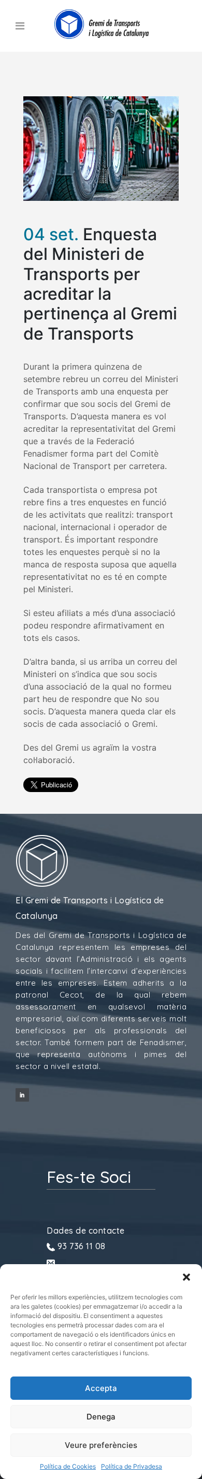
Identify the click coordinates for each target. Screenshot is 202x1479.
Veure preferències (101, 1445)
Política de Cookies (68, 1466)
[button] (186, 1277)
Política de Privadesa (131, 1466)
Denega (101, 1417)
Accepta (101, 1388)
